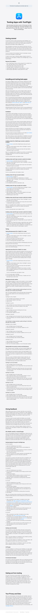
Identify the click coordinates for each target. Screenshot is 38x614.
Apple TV (21, 102)
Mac (18, 102)
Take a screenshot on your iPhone (19, 500)
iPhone (13, 102)
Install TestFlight (10, 144)
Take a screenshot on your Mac (19, 515)
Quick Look (25, 517)
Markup (11, 505)
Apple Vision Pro (28, 102)
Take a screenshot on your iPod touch (25, 501)
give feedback (29, 132)
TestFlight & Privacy (9, 605)
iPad (16, 102)
